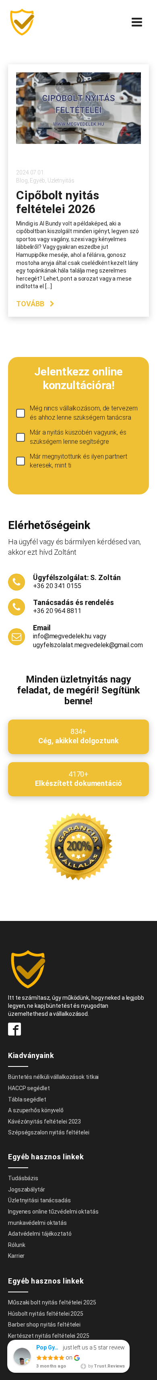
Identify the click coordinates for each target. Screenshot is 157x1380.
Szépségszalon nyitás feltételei (48, 1132)
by (106, 1366)
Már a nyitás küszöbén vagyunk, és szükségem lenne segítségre (78, 437)
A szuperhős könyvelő (36, 1110)
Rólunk (16, 1245)
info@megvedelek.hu (62, 636)
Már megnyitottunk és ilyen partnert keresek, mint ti (78, 461)
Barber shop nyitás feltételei (44, 1324)
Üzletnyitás (61, 180)
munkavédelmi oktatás (37, 1223)
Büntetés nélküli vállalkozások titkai (53, 1077)
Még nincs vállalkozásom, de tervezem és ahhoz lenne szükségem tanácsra (83, 412)
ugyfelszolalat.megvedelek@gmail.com (88, 645)
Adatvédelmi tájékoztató (40, 1233)
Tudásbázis (23, 1178)
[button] (35, 304)
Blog (22, 180)
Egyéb (37, 180)
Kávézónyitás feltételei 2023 (44, 1121)
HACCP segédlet (29, 1088)
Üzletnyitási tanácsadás (39, 1200)
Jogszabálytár (26, 1189)
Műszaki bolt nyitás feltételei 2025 (52, 1302)
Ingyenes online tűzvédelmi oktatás (54, 1211)
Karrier (16, 1256)
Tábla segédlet (27, 1099)
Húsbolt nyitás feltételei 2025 (45, 1313)
